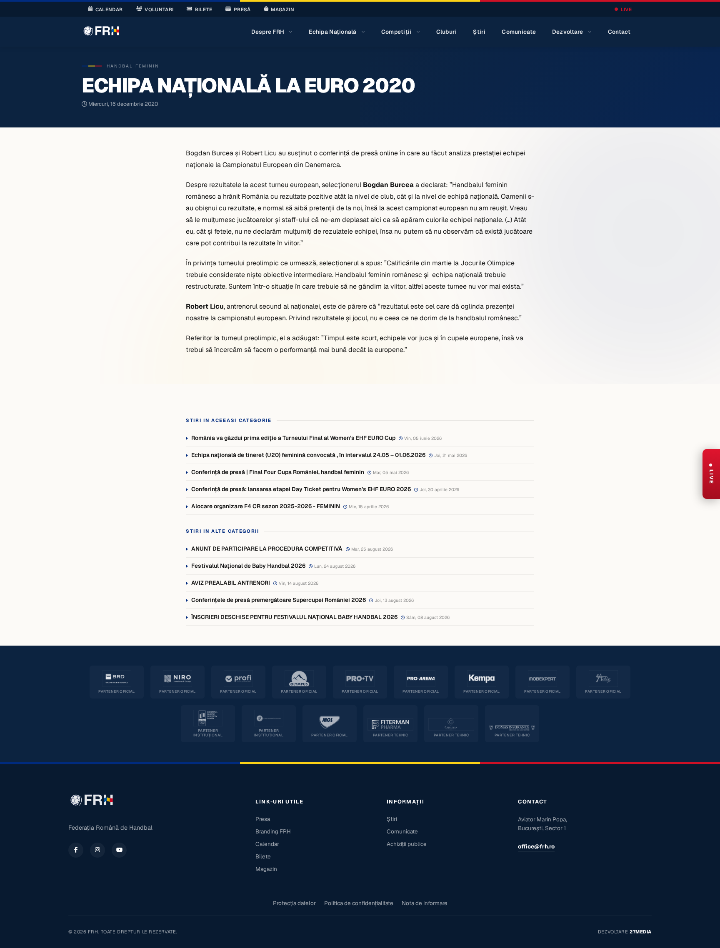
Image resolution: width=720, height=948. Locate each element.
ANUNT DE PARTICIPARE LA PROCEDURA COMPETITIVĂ (266, 548)
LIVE (626, 9)
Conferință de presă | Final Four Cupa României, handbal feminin (277, 472)
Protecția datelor (294, 903)
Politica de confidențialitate (358, 903)
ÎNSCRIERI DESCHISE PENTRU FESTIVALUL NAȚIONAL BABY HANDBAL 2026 (294, 617)
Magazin (282, 9)
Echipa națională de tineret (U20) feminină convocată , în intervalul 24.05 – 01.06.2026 (308, 455)
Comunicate (519, 31)
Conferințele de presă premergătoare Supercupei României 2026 (278, 600)
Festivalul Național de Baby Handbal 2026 (248, 565)
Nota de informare (425, 903)
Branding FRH (273, 831)
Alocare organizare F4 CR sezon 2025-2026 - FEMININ (265, 506)
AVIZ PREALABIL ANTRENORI (230, 582)
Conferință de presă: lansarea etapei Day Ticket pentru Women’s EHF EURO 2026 (301, 489)
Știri (479, 31)
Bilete (203, 9)
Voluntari (159, 9)
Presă (242, 9)
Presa (262, 819)
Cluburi (446, 31)
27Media (641, 932)
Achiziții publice (407, 844)
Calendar (109, 9)
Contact (619, 31)
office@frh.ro (536, 846)
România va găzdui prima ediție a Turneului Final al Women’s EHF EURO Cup (293, 438)
